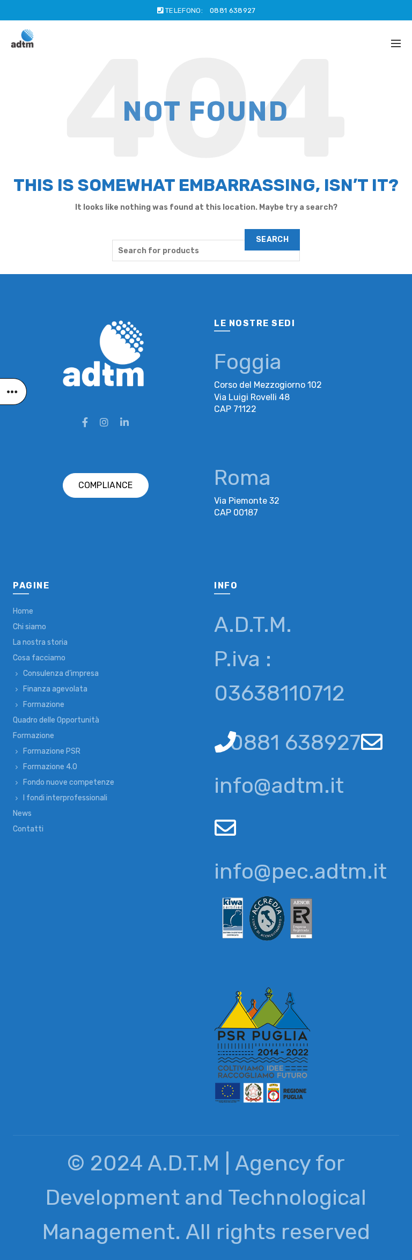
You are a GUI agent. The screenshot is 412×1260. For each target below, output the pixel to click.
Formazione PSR (51, 751)
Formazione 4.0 (50, 766)
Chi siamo (29, 626)
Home (23, 611)
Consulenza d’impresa (61, 673)
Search (272, 239)
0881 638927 (232, 10)
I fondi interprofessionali (65, 797)
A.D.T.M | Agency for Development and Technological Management (204, 1197)
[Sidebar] (13, 391)
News (22, 813)
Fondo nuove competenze (68, 782)
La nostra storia (40, 642)
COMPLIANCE (105, 485)
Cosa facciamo (39, 657)
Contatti (28, 829)
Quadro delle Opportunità (56, 720)
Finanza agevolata (55, 689)
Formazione (43, 704)
